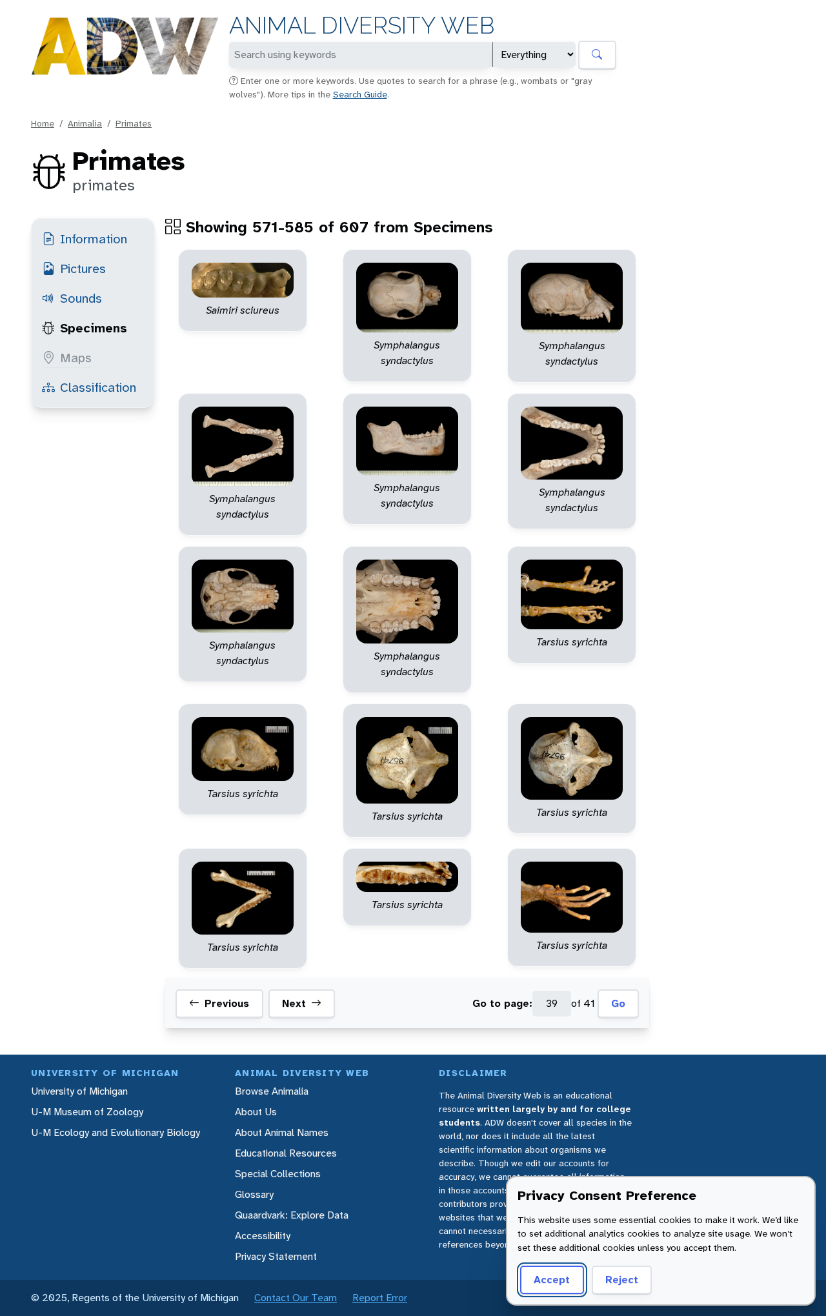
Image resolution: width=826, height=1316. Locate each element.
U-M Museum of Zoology (87, 1112)
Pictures (83, 268)
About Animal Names (281, 1132)
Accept (552, 1279)
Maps (76, 357)
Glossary (254, 1194)
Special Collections (278, 1173)
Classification (98, 387)
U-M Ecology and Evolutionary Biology (115, 1132)
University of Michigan (79, 1091)
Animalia (85, 123)
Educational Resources (286, 1153)
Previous (227, 1004)
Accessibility (262, 1235)
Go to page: (502, 1004)
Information (93, 238)
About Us (256, 1112)
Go (618, 1004)
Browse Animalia (271, 1091)
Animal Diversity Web (361, 25)
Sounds (81, 298)
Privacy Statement (276, 1256)
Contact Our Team (295, 1297)
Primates (134, 123)
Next (294, 1004)
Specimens (93, 327)
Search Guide (360, 94)
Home (42, 123)
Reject (621, 1279)
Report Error (379, 1297)
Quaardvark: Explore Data (291, 1215)
